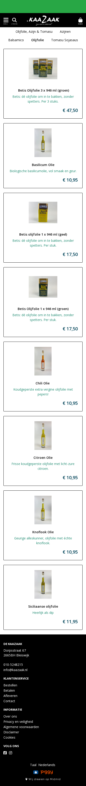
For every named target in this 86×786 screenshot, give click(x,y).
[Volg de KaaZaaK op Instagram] (10, 752)
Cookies (9, 737)
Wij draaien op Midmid (44, 779)
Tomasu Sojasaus (64, 40)
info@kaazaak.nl (15, 670)
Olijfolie (37, 40)
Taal (33, 765)
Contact (9, 701)
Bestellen (10, 685)
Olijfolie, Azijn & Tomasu (34, 31)
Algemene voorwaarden (21, 727)
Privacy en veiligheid (18, 721)
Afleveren (10, 696)
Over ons (10, 716)
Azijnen (65, 31)
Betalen (9, 690)
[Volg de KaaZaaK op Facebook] (5, 752)
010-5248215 (13, 664)
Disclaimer (11, 732)
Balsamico (16, 40)
